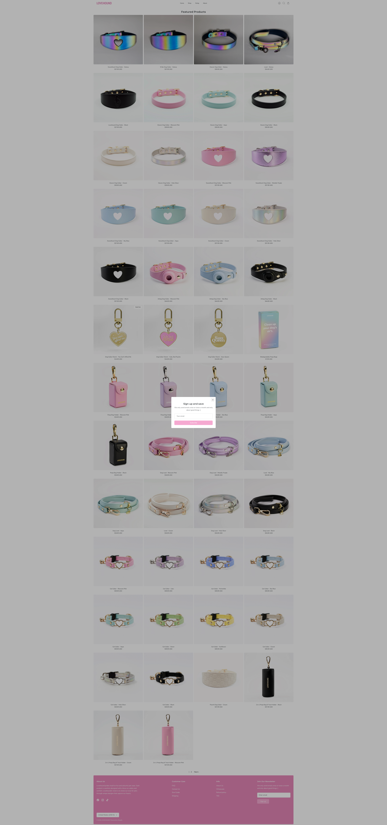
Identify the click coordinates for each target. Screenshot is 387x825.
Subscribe (193, 423)
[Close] (213, 400)
